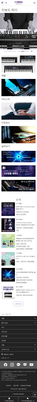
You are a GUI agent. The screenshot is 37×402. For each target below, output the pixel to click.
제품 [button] (2, 318)
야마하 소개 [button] (5, 349)
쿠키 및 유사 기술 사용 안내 (18, 389)
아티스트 (4, 331)
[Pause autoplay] (32, 51)
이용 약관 (15, 385)
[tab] (6, 51)
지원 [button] (2, 345)
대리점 (3, 340)
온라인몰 (4, 336)
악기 (2, 314)
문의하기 (8, 385)
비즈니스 (3, 358)
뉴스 (2, 327)
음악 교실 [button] (4, 323)
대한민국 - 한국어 (8, 354)
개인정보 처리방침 (25, 385)
